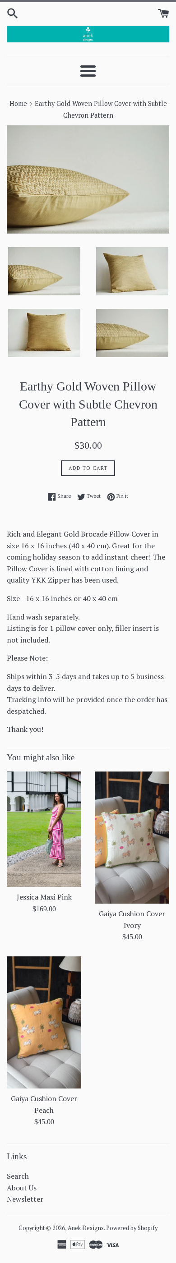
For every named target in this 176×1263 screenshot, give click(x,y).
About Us (22, 1188)
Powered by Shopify (131, 1228)
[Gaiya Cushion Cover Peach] (44, 1022)
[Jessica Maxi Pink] (44, 829)
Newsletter (25, 1199)
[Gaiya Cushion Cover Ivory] (132, 838)
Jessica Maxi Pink (44, 897)
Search (18, 1176)
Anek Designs (86, 1228)
